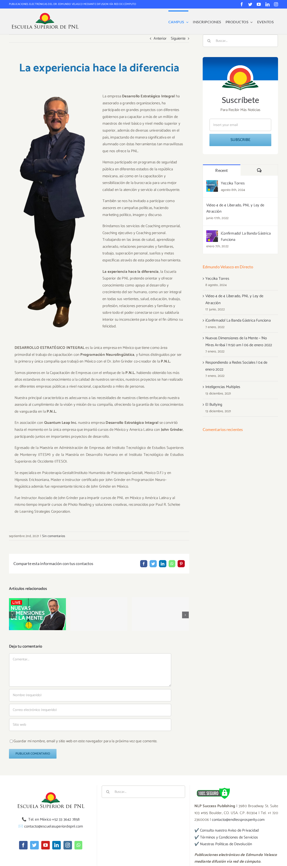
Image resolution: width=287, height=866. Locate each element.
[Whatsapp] (78, 845)
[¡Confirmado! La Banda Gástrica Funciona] (212, 233)
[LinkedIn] (56, 845)
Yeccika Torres (233, 183)
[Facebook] (23, 845)
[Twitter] (34, 845)
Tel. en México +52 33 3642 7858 (54, 819)
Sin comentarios (53, 536)
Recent (221, 170)
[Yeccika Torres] (212, 183)
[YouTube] (45, 845)
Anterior (160, 38)
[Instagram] (67, 845)
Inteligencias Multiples (98, 609)
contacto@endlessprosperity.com (238, 820)
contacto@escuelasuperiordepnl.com (53, 826)
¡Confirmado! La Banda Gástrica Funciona (246, 236)
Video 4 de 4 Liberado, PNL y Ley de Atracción (235, 208)
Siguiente (178, 38)
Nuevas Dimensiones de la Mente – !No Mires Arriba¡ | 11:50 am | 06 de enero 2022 (37, 601)
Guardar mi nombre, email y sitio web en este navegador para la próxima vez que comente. (85, 741)
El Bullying (160, 609)
